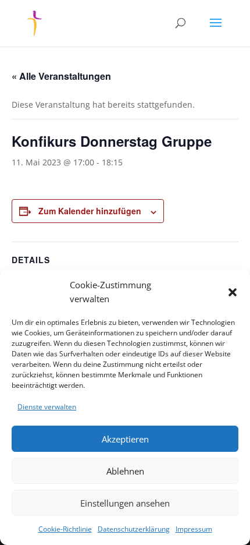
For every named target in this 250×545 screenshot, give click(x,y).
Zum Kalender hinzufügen (89, 211)
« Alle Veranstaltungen (61, 76)
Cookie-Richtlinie (65, 529)
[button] (232, 292)
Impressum (194, 529)
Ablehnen (125, 471)
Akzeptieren (125, 439)
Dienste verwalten (46, 407)
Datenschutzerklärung (134, 529)
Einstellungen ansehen (125, 503)
